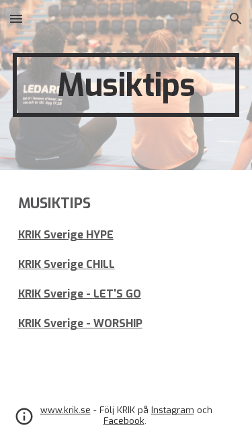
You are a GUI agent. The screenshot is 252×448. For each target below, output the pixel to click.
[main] (126, 85)
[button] (16, 18)
